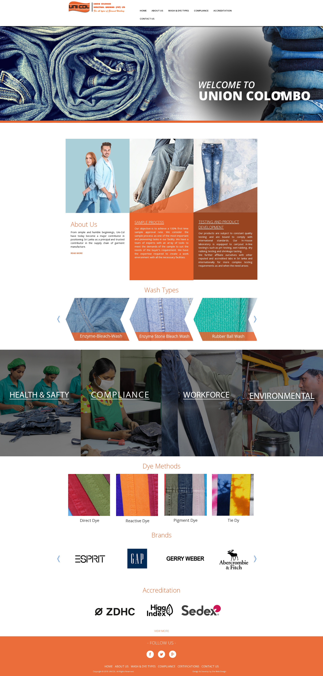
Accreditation (222, 10)
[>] (161, 176)
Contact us (147, 18)
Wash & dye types (178, 10)
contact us (210, 666)
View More (161, 631)
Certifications (189, 666)
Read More (77, 253)
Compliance (201, 10)
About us (157, 10)
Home (143, 10)
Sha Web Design (219, 671)
